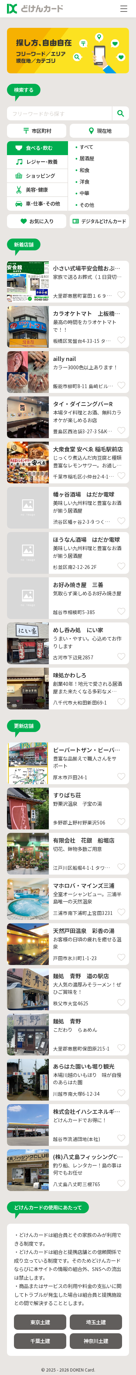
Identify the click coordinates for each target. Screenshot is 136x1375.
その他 (87, 205)
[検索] (120, 113)
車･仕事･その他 (43, 203)
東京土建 (40, 1322)
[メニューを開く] (124, 9)
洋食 (84, 182)
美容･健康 (43, 189)
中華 (84, 193)
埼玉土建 (96, 1322)
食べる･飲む (43, 147)
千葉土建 (40, 1340)
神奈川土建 (96, 1340)
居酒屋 (87, 158)
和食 (84, 170)
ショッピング (43, 175)
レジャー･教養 (43, 161)
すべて (86, 147)
